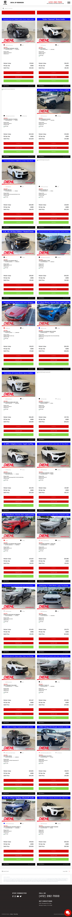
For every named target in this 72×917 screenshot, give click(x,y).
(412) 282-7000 (55, 2)
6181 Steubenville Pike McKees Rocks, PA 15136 (55, 3)
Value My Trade (18, 77)
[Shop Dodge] (5, 2)
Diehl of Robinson (6, 85)
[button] (34, 30)
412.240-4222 (31, 85)
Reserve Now (18, 80)
